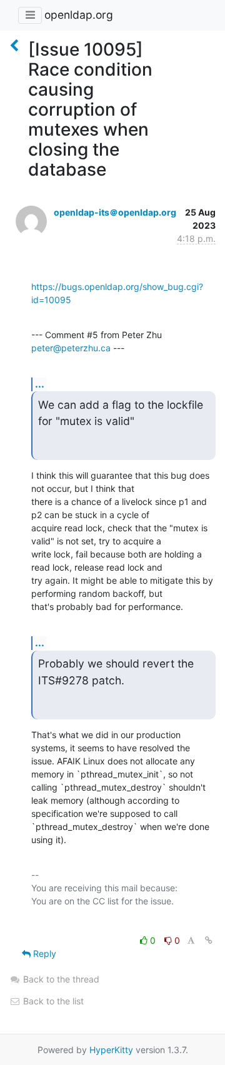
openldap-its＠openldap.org (115, 212)
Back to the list (52, 1001)
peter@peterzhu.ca (71, 347)
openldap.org (78, 14)
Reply (43, 953)
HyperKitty (111, 1049)
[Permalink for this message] (209, 940)
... (39, 384)
